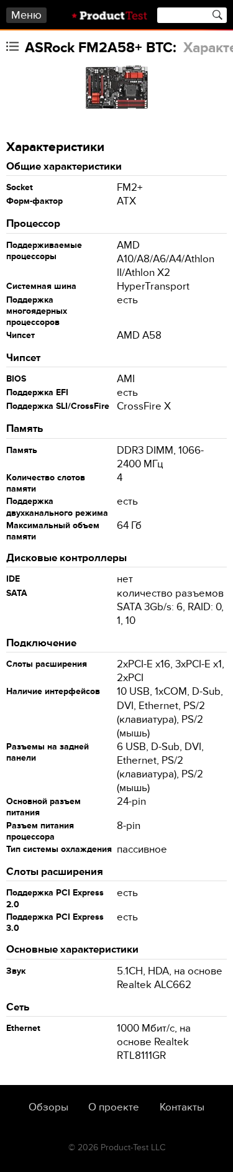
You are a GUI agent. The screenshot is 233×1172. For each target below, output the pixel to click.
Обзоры (48, 1107)
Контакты (182, 1107)
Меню (26, 15)
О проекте (113, 1107)
